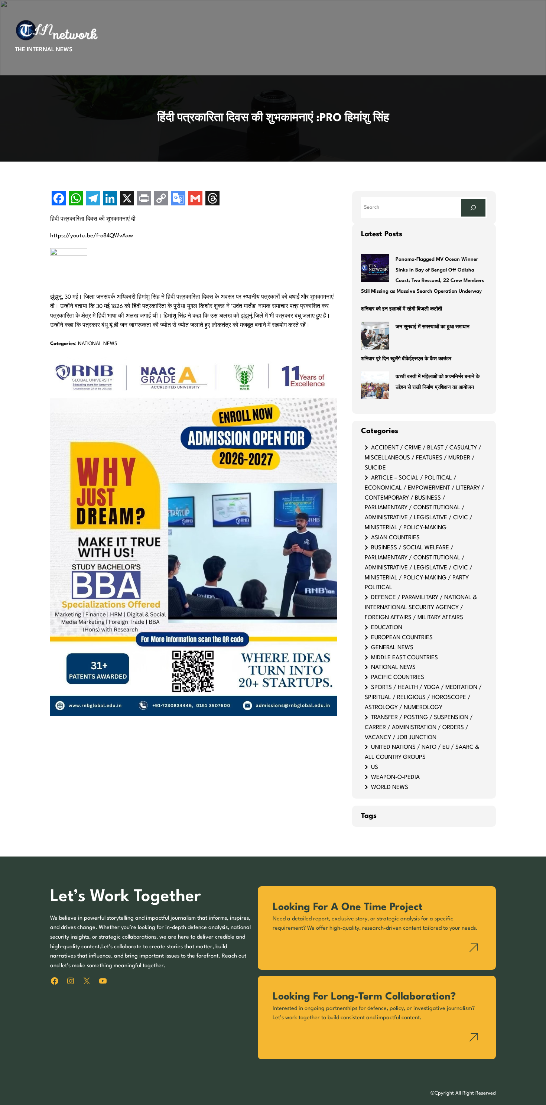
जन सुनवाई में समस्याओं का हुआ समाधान (432, 327)
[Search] (473, 207)
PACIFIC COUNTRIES (397, 677)
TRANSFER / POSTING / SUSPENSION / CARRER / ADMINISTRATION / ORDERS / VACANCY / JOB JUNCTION (419, 728)
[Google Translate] (178, 199)
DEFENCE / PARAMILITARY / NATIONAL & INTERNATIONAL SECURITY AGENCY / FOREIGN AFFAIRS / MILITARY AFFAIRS (421, 608)
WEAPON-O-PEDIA (395, 777)
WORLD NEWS (389, 787)
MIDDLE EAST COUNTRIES (404, 658)
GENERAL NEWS (392, 648)
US (374, 767)
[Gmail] (195, 199)
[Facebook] (58, 199)
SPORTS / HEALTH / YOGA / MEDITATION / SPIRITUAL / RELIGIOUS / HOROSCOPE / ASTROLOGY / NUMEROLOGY (423, 698)
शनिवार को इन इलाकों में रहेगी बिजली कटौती (401, 309)
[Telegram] (92, 199)
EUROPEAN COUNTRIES (402, 638)
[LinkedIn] (109, 199)
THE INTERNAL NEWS (43, 50)
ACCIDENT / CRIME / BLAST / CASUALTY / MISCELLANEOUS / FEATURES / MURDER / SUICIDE (423, 458)
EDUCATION (386, 628)
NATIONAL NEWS (97, 343)
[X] (127, 199)
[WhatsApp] (75, 199)
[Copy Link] (161, 199)
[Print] (144, 199)
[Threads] (212, 199)
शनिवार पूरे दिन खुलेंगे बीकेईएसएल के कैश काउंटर (406, 359)
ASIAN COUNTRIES (395, 538)
